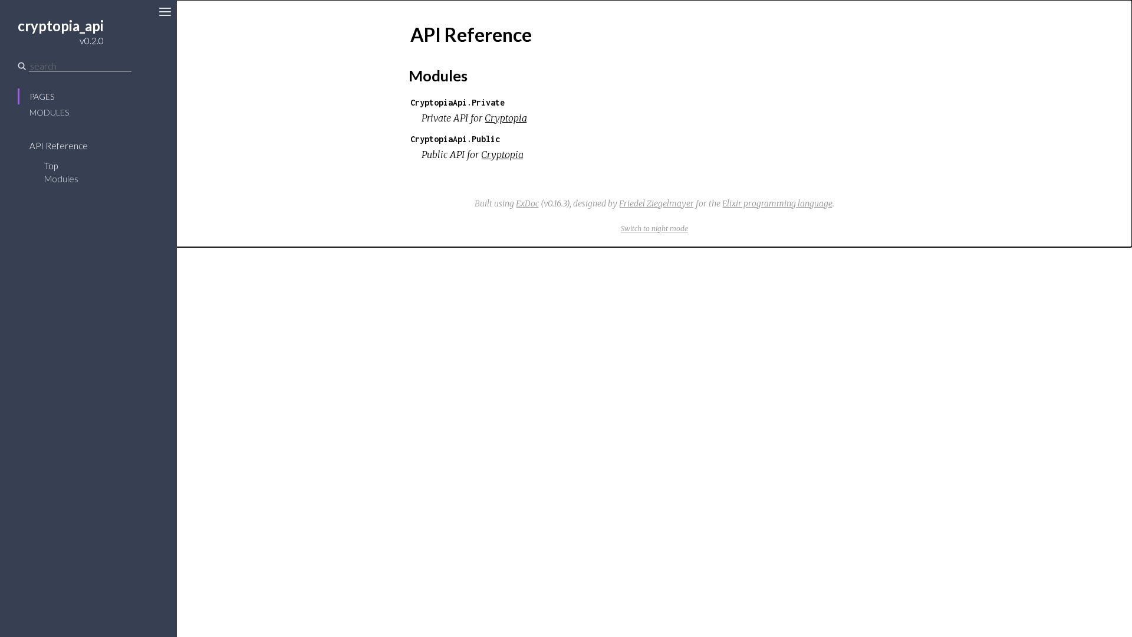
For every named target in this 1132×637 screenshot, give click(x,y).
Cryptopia (506, 118)
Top (51, 165)
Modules (49, 112)
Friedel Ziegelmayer (656, 203)
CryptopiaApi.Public (455, 139)
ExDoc (527, 203)
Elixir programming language (777, 203)
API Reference (58, 145)
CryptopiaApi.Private (457, 102)
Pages (41, 96)
